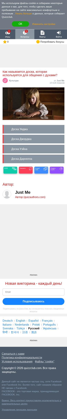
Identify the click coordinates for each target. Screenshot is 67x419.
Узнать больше (23, 13)
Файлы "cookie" (44, 361)
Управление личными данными (19, 409)
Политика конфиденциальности (22, 357)
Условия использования (17, 361)
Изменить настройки (43, 24)
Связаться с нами (13, 353)
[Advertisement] (33, 240)
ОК (20, 23)
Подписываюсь (33, 301)
